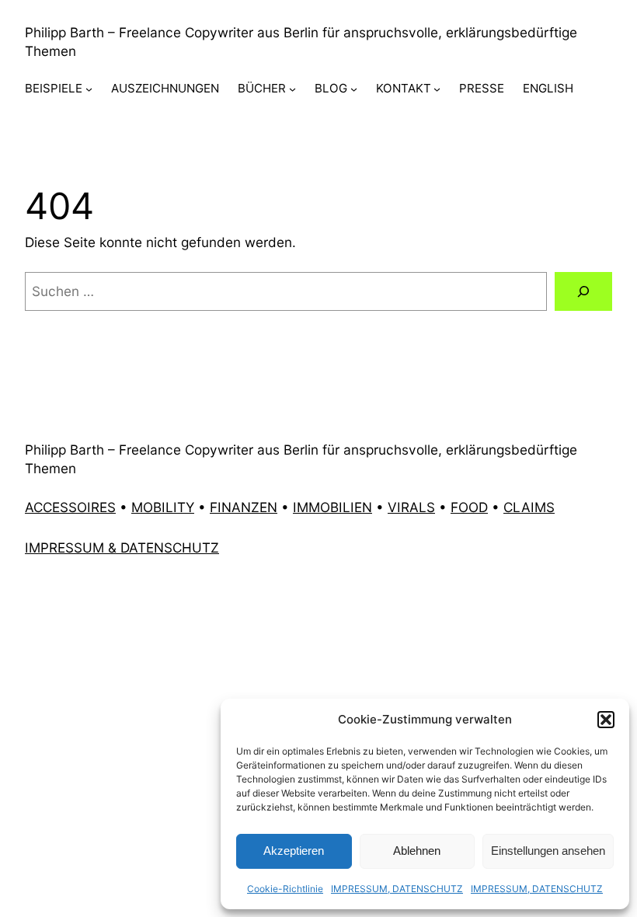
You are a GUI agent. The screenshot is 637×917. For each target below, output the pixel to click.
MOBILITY (162, 507)
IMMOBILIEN (332, 507)
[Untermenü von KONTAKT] (436, 88)
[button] (606, 719)
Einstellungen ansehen (548, 850)
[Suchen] (583, 292)
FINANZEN (243, 507)
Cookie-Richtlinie (285, 888)
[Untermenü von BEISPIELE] (88, 88)
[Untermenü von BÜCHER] (292, 88)
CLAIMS (529, 507)
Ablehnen (416, 850)
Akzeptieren (293, 850)
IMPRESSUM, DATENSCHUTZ (397, 888)
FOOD (469, 507)
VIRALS (411, 507)
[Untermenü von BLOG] (353, 88)
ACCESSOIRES (70, 507)
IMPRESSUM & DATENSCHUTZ (122, 547)
